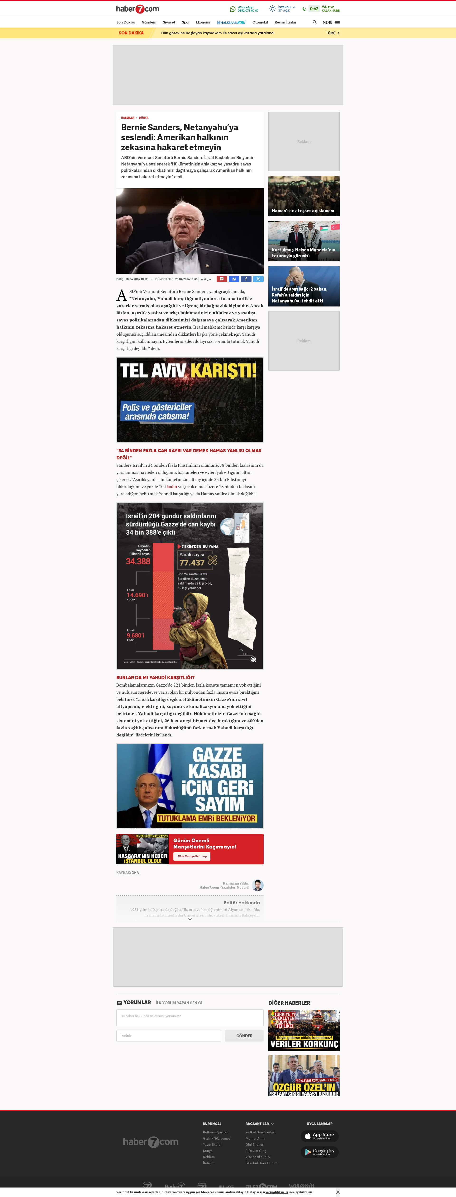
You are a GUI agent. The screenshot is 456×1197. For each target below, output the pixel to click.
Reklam (209, 1157)
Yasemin (302, 1187)
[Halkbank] (231, 22)
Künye (208, 1150)
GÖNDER (244, 1035)
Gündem (149, 22)
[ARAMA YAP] (314, 22)
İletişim (208, 1163)
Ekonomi (203, 22)
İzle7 (261, 1187)
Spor (186, 22)
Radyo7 (175, 1187)
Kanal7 (147, 1187)
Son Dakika (125, 22)
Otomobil (260, 22)
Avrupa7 (202, 1187)
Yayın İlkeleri (213, 1144)
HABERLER (127, 118)
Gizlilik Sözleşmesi (217, 1138)
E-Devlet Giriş (256, 1150)
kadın (172, 486)
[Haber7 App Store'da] (320, 1136)
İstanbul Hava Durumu (262, 1163)
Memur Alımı (255, 1138)
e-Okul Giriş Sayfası (261, 1132)
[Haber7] (137, 9)
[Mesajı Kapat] (338, 1192)
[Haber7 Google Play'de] (320, 1152)
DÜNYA (143, 118)
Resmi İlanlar (285, 22)
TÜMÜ (331, 33)
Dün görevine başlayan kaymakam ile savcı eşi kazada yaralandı (218, 33)
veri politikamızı (277, 1192)
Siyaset (169, 22)
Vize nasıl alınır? (258, 1157)
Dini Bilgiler (254, 1144)
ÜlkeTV (226, 1187)
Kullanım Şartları (215, 1132)
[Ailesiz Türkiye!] (304, 1030)
